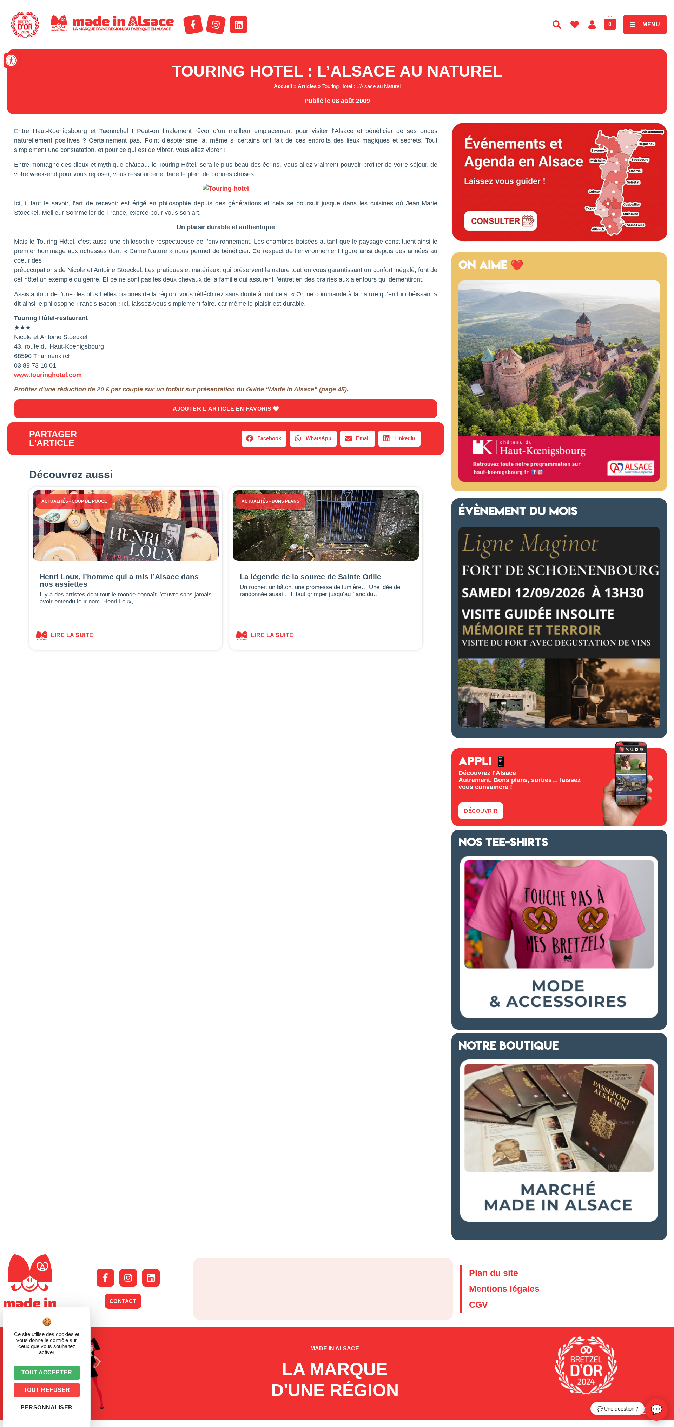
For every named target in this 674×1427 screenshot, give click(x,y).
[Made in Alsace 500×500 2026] (559, 479)
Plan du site (493, 1273)
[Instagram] (216, 24)
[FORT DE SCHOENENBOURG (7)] (559, 725)
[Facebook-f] (193, 24)
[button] (11, 60)
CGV (478, 1304)
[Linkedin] (238, 24)
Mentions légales (504, 1289)
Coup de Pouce (89, 501)
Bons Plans (285, 501)
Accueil (283, 86)
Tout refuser (47, 1390)
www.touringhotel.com (48, 374)
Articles (307, 86)
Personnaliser (47, 1408)
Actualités (54, 501)
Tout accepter (46, 1372)
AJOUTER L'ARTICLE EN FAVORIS (223, 409)
